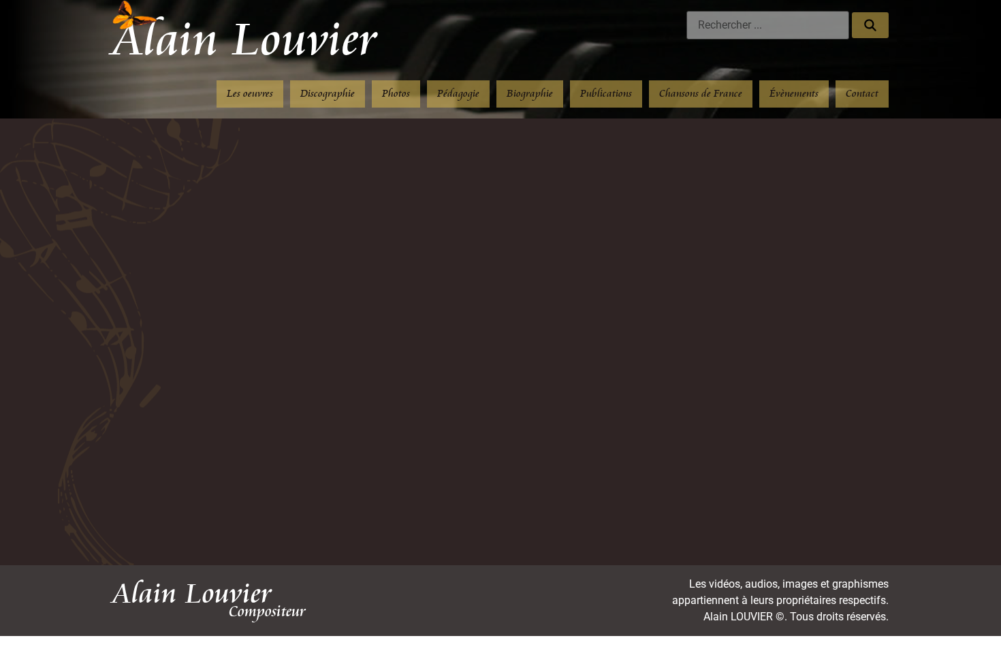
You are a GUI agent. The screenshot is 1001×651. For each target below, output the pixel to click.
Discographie (327, 93)
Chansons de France (700, 93)
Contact (862, 93)
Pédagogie (458, 93)
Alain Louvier (244, 40)
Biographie (530, 93)
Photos (396, 93)
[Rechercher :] (767, 25)
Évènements (794, 93)
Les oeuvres (250, 93)
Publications (606, 93)
